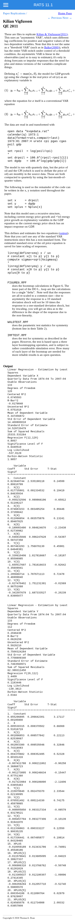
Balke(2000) (51, 47)
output (63, 233)
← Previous (55, 17)
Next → (67, 17)
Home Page (65, 13)
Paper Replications (14, 13)
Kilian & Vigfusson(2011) (52, 34)
